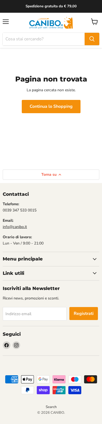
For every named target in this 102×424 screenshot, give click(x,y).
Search (51, 407)
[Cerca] (92, 39)
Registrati (84, 314)
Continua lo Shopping (51, 106)
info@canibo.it (15, 226)
